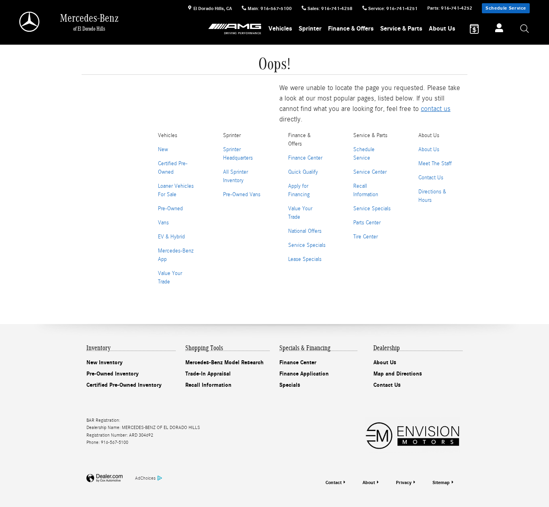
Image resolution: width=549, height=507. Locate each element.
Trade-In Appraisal (208, 373)
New (163, 149)
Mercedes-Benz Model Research (224, 362)
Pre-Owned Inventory (112, 373)
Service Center (370, 172)
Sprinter (310, 28)
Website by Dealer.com (104, 478)
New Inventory (104, 362)
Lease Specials (305, 259)
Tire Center (365, 237)
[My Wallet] (474, 29)
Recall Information (208, 385)
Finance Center (305, 158)
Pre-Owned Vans (241, 194)
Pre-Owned (170, 208)
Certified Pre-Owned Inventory (124, 385)
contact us (436, 109)
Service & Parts (401, 28)
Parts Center (367, 223)
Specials (289, 385)
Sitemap (441, 482)
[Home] (30, 22)
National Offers (305, 231)
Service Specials (307, 245)
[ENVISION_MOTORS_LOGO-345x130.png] (412, 435)
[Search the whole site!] (525, 29)
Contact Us (430, 177)
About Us (442, 28)
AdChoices (145, 478)
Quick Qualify (303, 172)
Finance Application (304, 373)
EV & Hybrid (171, 237)
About (369, 482)
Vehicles (280, 28)
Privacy (404, 482)
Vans (163, 223)
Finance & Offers (351, 28)
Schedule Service (505, 8)
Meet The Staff (435, 163)
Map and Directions (397, 373)
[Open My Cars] (497, 29)
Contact (334, 482)
